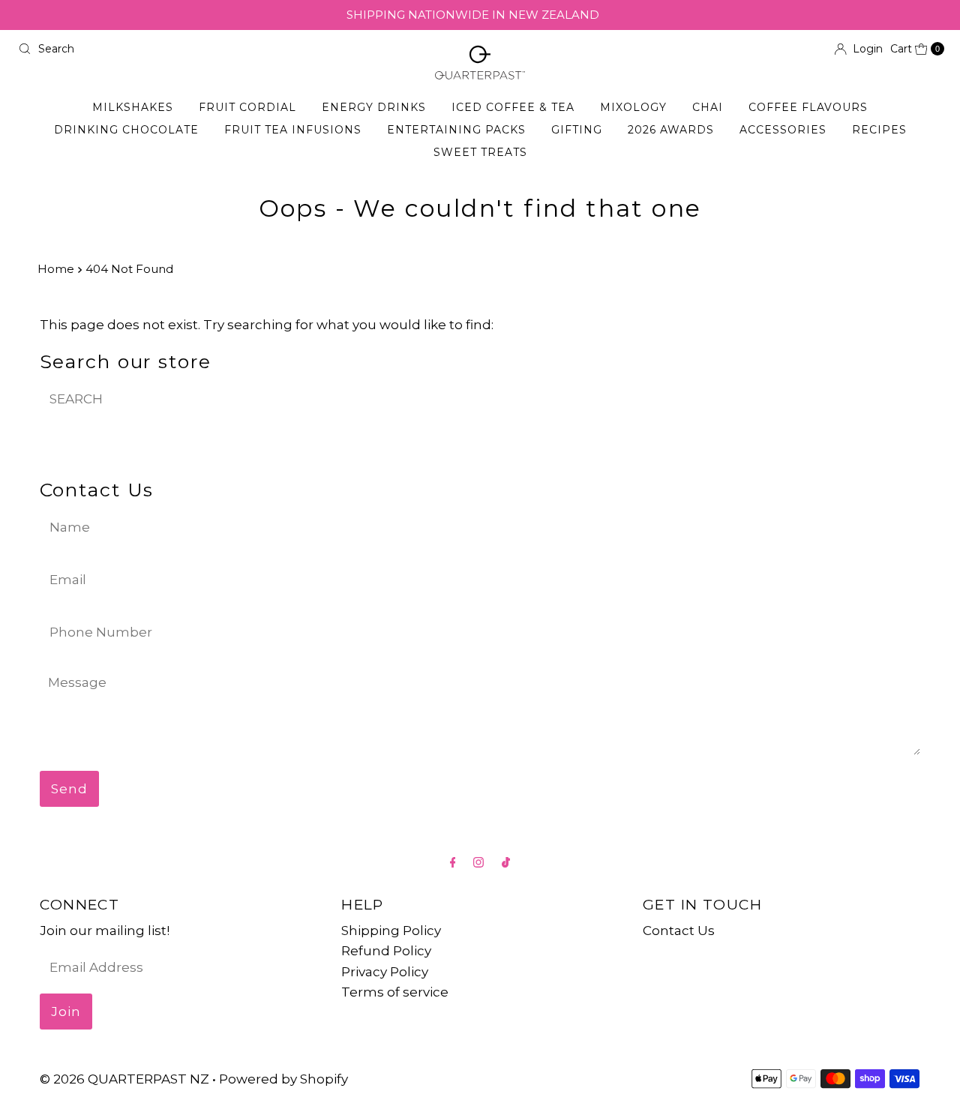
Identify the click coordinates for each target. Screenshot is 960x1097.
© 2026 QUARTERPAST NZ (124, 1079)
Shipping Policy (391, 930)
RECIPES (879, 129)
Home (56, 269)
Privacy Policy (384, 971)
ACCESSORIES (783, 129)
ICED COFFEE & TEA (513, 107)
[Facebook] (453, 862)
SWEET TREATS (480, 152)
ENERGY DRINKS (374, 107)
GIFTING (576, 129)
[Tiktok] (506, 862)
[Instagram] (478, 862)
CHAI (707, 107)
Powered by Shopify (283, 1079)
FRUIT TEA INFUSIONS (293, 129)
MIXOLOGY (633, 107)
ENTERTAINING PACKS (456, 129)
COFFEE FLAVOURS (808, 107)
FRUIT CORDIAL (247, 107)
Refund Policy (386, 950)
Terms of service (394, 992)
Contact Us (679, 930)
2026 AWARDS (671, 129)
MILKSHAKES (132, 107)
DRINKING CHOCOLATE (126, 129)
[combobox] (243, 49)
